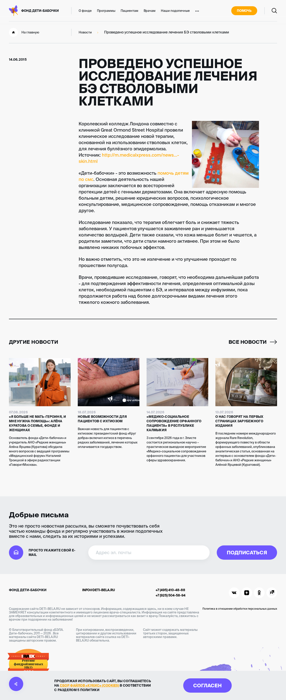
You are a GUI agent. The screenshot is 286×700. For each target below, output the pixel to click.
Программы (106, 10)
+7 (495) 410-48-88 (170, 590)
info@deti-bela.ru (98, 590)
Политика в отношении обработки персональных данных (239, 608)
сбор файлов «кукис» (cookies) (89, 685)
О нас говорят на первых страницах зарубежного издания (239, 421)
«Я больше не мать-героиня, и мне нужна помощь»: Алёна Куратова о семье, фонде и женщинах (37, 423)
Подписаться (247, 552)
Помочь (244, 10)
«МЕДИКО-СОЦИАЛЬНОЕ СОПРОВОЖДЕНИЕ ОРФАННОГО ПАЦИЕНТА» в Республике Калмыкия (174, 423)
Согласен (207, 685)
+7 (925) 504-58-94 (170, 595)
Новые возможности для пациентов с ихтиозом (102, 419)
